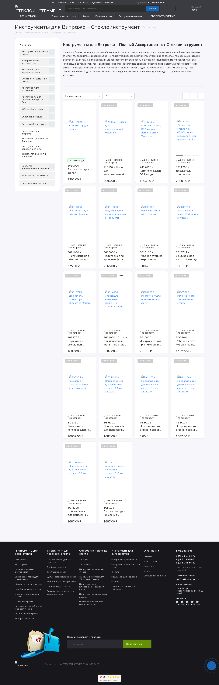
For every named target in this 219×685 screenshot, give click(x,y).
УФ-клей (83, 559)
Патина (115, 581)
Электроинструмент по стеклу (34, 80)
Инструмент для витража (30, 132)
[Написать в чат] (211, 665)
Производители (103, 16)
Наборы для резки (24, 618)
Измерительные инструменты (30, 62)
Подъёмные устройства (59, 586)
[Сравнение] (171, 8)
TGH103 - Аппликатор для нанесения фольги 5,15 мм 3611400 (114, 511)
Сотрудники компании (130, 16)
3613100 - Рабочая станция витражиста (151, 256)
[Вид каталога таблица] (201, 96)
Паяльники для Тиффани (124, 576)
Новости (62, 2)
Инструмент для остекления (30, 89)
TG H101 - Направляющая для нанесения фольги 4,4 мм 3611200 (114, 426)
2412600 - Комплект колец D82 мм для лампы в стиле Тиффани (150, 170)
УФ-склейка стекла (32, 109)
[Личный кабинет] (163, 8)
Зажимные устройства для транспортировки (60, 592)
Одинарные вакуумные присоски (59, 561)
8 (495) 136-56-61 (185, 559)
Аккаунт (148, 556)
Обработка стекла (32, 116)
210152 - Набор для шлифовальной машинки (114, 170)
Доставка (97, 2)
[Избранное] (180, 8)
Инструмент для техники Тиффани (35, 140)
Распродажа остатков (63, 16)
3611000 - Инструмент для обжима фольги (78, 256)
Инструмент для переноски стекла (31, 71)
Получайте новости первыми (84, 637)
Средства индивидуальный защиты (35, 167)
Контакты (83, 2)
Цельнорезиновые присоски (61, 576)
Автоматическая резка (26, 613)
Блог (72, 2)
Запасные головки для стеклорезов (26, 578)
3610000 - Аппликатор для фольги (78, 169)
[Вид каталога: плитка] (185, 96)
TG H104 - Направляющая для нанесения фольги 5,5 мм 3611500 (186, 426)
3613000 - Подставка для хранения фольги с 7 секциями (115, 256)
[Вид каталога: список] (193, 96)
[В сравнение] (86, 105)
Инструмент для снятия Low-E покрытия (91, 603)
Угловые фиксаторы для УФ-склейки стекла (91, 578)
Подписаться (134, 643)
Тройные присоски (56, 571)
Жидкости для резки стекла (29, 584)
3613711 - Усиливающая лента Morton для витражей (187, 256)
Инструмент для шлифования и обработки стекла (92, 587)
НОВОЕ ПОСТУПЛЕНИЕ (162, 16)
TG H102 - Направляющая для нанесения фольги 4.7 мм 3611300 (150, 426)
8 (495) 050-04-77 (150, 2)
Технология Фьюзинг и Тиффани (34, 155)
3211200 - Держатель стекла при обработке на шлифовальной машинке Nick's (186, 170)
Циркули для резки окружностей (24, 570)
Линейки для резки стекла (28, 589)
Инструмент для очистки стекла (91, 570)
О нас (147, 571)
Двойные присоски (56, 567)
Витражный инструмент (35, 124)
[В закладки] (92, 105)
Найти (152, 8)
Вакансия (110, 2)
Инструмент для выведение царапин (93, 595)
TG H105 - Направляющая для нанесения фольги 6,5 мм (77, 511)
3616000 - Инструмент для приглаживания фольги (150, 341)
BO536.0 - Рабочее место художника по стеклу (185, 341)
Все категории (28, 16)
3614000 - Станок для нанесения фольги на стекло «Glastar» (115, 341)
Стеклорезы (21, 559)
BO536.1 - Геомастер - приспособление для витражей (78, 426)
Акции (86, 16)
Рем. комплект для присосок (61, 581)
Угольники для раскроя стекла (27, 595)
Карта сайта (150, 561)
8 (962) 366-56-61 (185, 562)
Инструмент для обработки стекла (32, 147)
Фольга (115, 571)
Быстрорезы (21, 564)
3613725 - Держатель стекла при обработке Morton (79, 341)
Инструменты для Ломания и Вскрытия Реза (33, 99)
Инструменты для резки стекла (35, 52)
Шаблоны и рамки (24, 601)
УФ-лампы (84, 564)
